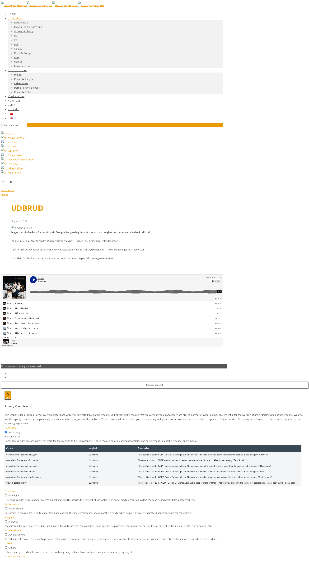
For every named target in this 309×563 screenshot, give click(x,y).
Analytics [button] (9, 517)
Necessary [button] (10, 427)
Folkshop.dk (7, 190)
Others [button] (8, 543)
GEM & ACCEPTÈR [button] (15, 556)
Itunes (4, 194)
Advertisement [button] (13, 530)
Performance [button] (12, 504)
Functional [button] (10, 491)
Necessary (14, 432)
